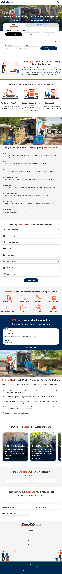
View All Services (31, 280)
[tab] (14, 25)
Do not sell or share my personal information (31, 566)
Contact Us (31, 549)
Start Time (25, 45)
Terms (33, 568)
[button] (27, 347)
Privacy (29, 568)
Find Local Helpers (49, 48)
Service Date (8, 45)
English (31, 530)
